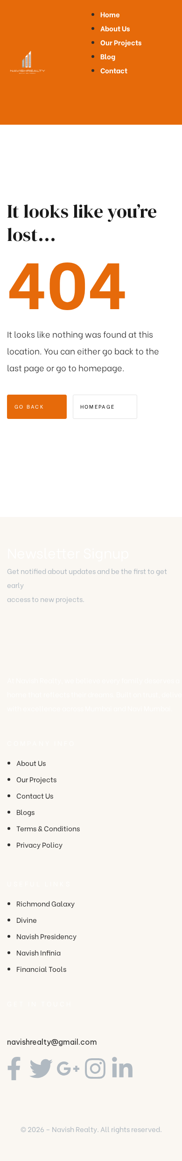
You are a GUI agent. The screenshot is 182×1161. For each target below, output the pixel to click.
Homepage (99, 406)
